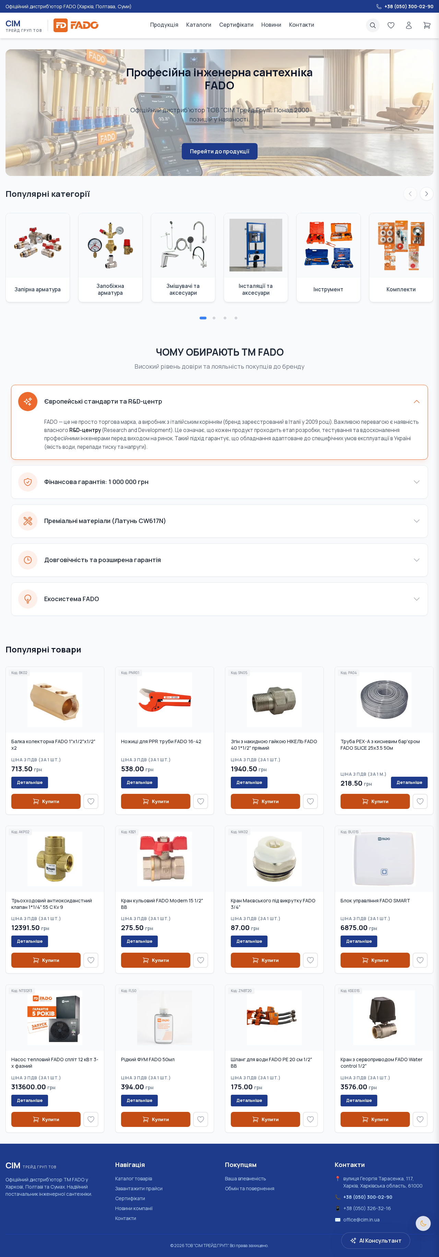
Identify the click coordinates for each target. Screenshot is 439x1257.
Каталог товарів (133, 1178)
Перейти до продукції (219, 151)
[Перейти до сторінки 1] (203, 318)
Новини (271, 24)
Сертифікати (236, 24)
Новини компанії (134, 1208)
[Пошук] (373, 25)
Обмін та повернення (249, 1188)
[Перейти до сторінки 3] (225, 318)
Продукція (164, 24)
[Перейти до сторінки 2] (214, 318)
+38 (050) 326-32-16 (367, 1208)
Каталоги (198, 24)
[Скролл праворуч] (427, 194)
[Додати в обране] (90, 801)
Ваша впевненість (245, 1178)
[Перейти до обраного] (391, 25)
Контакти (301, 24)
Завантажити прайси (139, 1188)
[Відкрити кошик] (427, 25)
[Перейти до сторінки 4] (236, 318)
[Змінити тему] (423, 1223)
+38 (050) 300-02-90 (367, 1197)
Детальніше (30, 782)
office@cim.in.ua (361, 1219)
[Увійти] (408, 25)
